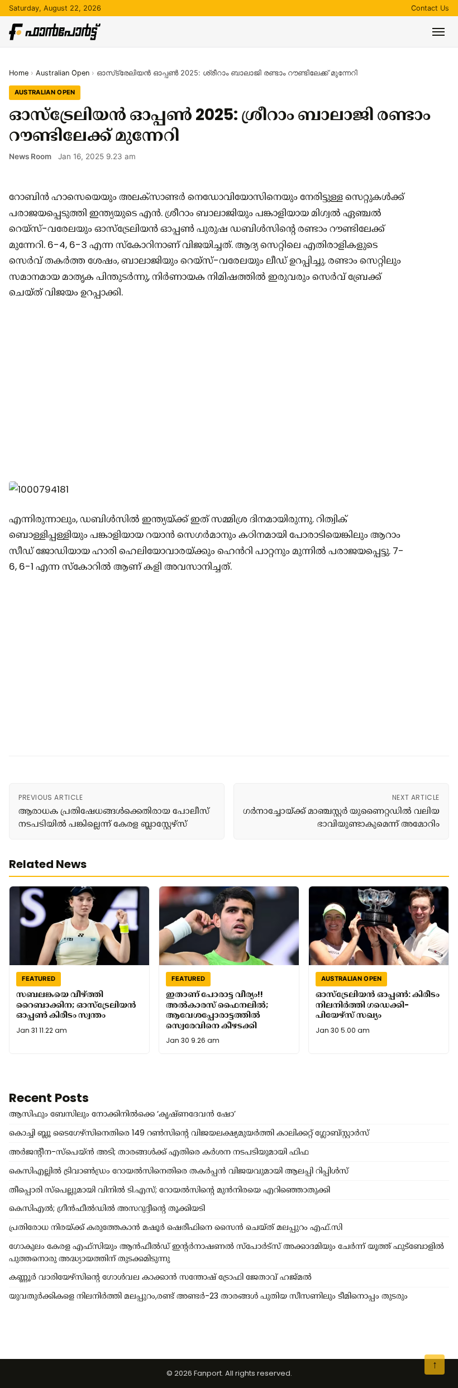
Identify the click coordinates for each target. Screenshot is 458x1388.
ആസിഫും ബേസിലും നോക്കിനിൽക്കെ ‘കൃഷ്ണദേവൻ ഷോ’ (122, 1113)
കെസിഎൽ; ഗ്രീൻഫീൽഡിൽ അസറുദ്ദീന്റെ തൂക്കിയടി (107, 1208)
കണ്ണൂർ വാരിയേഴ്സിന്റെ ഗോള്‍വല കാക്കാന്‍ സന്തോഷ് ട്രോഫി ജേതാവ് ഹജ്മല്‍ (160, 1276)
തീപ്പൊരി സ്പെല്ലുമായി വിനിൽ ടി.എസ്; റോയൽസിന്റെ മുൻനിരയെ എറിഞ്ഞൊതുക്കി (169, 1189)
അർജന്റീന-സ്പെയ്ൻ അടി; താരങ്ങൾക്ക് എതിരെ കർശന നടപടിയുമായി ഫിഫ (159, 1151)
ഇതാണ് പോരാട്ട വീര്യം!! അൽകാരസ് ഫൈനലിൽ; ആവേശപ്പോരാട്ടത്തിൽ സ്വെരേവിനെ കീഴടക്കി (217, 1010)
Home (18, 73)
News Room (30, 156)
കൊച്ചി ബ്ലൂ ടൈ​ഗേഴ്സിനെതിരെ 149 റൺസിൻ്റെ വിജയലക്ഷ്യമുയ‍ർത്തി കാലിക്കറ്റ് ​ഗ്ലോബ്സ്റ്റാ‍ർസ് (189, 1132)
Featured (39, 979)
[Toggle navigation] (438, 31)
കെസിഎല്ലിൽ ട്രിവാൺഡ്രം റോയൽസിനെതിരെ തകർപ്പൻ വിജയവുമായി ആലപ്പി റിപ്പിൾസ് (179, 1170)
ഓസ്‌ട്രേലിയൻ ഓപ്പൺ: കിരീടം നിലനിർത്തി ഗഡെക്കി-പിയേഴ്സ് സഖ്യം (378, 1004)
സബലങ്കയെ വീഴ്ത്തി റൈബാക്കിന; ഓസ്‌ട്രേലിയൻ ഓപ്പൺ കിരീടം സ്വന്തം (76, 1004)
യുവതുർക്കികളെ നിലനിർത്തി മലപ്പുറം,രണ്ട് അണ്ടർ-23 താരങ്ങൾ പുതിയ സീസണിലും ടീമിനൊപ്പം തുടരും (208, 1295)
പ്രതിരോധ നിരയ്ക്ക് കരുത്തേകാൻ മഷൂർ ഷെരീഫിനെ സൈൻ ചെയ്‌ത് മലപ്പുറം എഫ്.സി (175, 1227)
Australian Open (62, 73)
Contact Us (430, 8)
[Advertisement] (210, 390)
